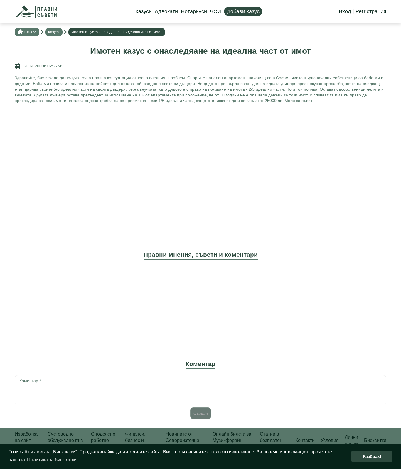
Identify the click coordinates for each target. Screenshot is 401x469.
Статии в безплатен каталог (271, 440)
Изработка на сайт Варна (26, 440)
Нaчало (30, 32)
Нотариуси (194, 11)
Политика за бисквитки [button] (52, 459)
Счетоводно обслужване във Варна (65, 440)
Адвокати (166, 11)
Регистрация (370, 11)
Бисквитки (375, 440)
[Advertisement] (200, 151)
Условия (330, 440)
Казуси (143, 11)
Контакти (305, 440)
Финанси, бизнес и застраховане (140, 440)
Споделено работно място (103, 440)
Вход (345, 11)
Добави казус (243, 11)
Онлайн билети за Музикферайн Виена (232, 440)
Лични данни (351, 440)
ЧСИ (215, 11)
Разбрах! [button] (372, 456)
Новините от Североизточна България (182, 440)
